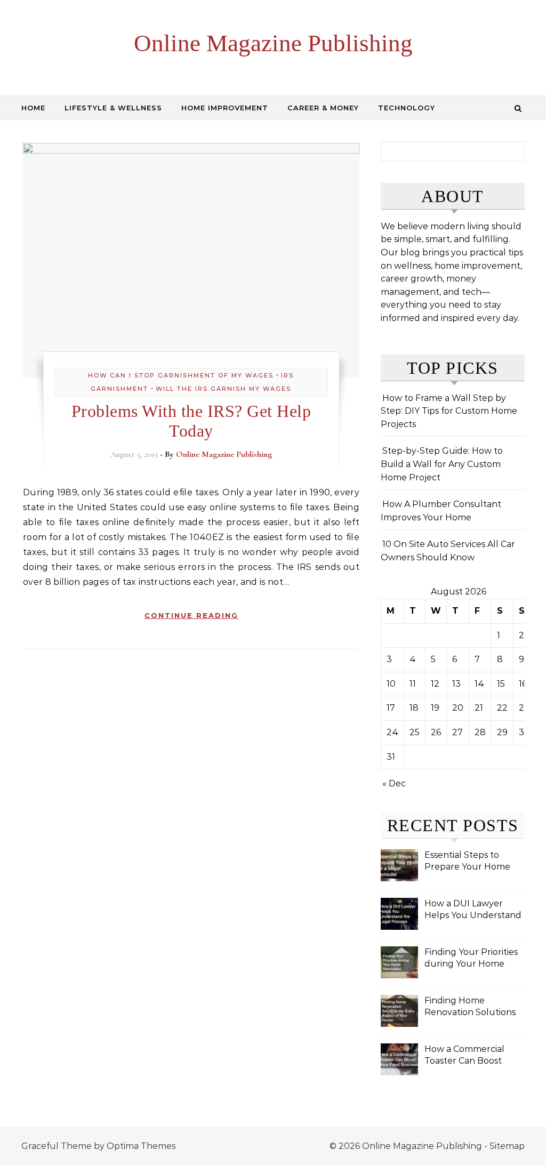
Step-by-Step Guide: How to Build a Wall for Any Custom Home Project (442, 464)
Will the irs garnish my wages (223, 388)
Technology (406, 107)
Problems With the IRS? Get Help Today (191, 420)
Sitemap (507, 1146)
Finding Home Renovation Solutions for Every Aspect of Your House (470, 1007)
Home (33, 107)
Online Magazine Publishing (273, 43)
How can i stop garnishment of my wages (181, 375)
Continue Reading (191, 615)
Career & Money (323, 107)
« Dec (394, 783)
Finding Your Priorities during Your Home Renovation (471, 959)
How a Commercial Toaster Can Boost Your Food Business (466, 1056)
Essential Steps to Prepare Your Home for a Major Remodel (467, 862)
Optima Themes (141, 1146)
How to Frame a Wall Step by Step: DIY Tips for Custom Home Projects (449, 411)
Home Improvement (224, 107)
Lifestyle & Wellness (113, 107)
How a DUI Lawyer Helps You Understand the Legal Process (472, 910)
